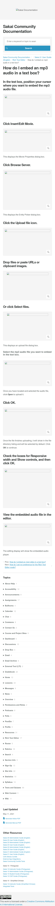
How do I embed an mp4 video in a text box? (28, 562)
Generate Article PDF (13, 818)
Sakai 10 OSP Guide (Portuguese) (15, 876)
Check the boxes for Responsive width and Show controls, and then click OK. (26, 459)
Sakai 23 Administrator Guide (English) (16, 842)
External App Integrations (12, 859)
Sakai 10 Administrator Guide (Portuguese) (18, 871)
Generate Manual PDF (13, 823)
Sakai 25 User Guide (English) (13, 840)
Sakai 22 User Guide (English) (13, 849)
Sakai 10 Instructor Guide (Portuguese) (16, 869)
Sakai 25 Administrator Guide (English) (16, 838)
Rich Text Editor (19, 60)
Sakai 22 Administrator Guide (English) (16, 847)
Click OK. (9, 402)
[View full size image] (27, 106)
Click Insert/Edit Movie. (18, 124)
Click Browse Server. (17, 165)
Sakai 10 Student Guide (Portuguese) (16, 874)
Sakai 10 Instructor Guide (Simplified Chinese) (19, 884)
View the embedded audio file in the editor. (27, 516)
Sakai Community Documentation (16, 57)
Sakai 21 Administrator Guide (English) (16, 852)
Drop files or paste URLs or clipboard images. (21, 264)
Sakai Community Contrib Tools (14, 861)
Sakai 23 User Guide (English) (13, 845)
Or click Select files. (16, 306)
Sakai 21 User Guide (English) (13, 854)
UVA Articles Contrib (10, 856)
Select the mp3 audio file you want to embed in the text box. (27, 353)
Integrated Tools (8, 886)
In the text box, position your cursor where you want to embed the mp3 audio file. (27, 85)
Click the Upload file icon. (20, 223)
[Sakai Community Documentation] (27, 9)
